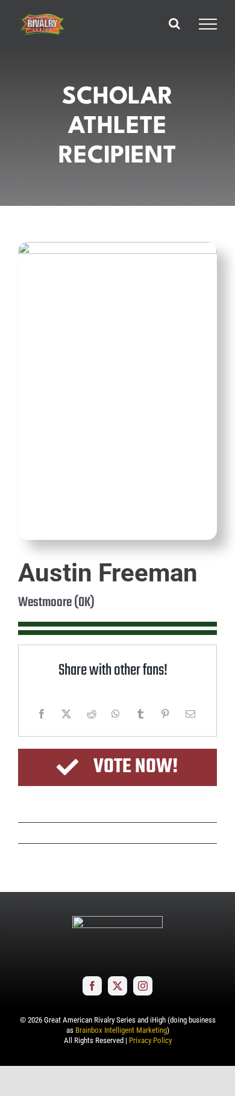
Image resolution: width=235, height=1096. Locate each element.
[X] (66, 714)
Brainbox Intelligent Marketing (121, 1030)
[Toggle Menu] (208, 24)
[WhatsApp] (115, 714)
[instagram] (142, 985)
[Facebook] (41, 714)
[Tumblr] (140, 714)
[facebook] (92, 985)
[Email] (190, 714)
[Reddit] (91, 714)
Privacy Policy (150, 1040)
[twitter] (117, 985)
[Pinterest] (165, 714)
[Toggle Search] (174, 23)
